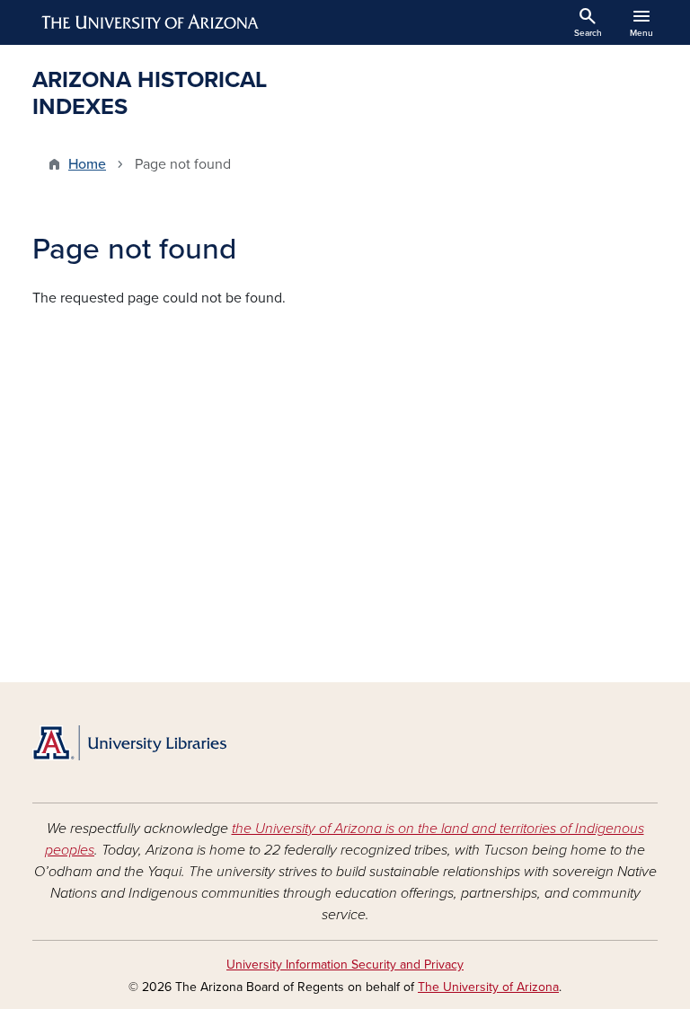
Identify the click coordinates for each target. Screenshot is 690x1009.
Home (87, 164)
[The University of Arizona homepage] (151, 22)
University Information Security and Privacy (345, 964)
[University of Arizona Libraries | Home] (129, 742)
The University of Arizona (488, 987)
